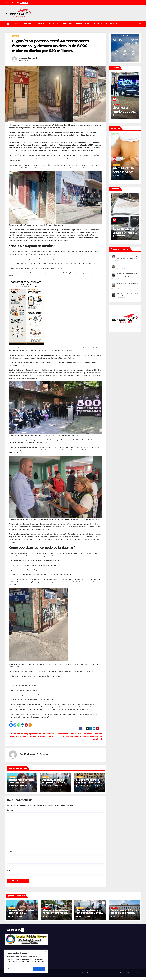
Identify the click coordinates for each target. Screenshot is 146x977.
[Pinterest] (26, 725)
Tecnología (111, 24)
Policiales (54, 24)
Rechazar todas (25, 969)
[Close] (45, 951)
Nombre (10, 851)
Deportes (67, 24)
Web (8, 870)
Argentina (40, 24)
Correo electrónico (13, 861)
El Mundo (97, 24)
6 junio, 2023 (119, 236)
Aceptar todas (39, 969)
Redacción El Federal (29, 58)
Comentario (11, 810)
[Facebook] (11, 725)
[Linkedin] (22, 725)
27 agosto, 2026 (84, 916)
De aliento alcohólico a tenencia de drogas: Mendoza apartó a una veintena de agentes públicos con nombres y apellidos (127, 284)
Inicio (16, 24)
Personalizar (12, 969)
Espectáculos (82, 24)
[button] (140, 24)
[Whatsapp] (18, 725)
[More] (30, 725)
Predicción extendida (125, 60)
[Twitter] (14, 725)
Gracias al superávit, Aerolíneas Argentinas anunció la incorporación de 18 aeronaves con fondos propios (79, 736)
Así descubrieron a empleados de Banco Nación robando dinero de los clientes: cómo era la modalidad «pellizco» (127, 274)
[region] (26, 961)
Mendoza (27, 24)
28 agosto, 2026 (120, 115)
